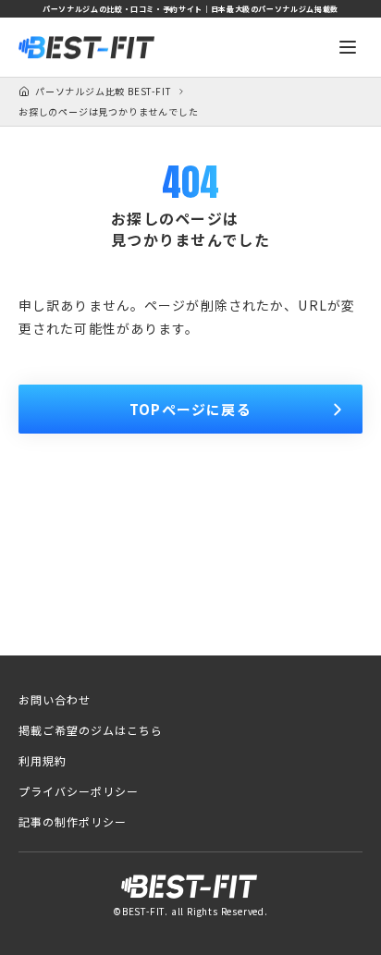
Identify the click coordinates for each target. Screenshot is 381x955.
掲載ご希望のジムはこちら (90, 730)
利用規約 (42, 760)
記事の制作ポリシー (72, 821)
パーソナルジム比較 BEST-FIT (103, 91)
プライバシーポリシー (78, 791)
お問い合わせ (54, 699)
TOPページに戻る (190, 409)
